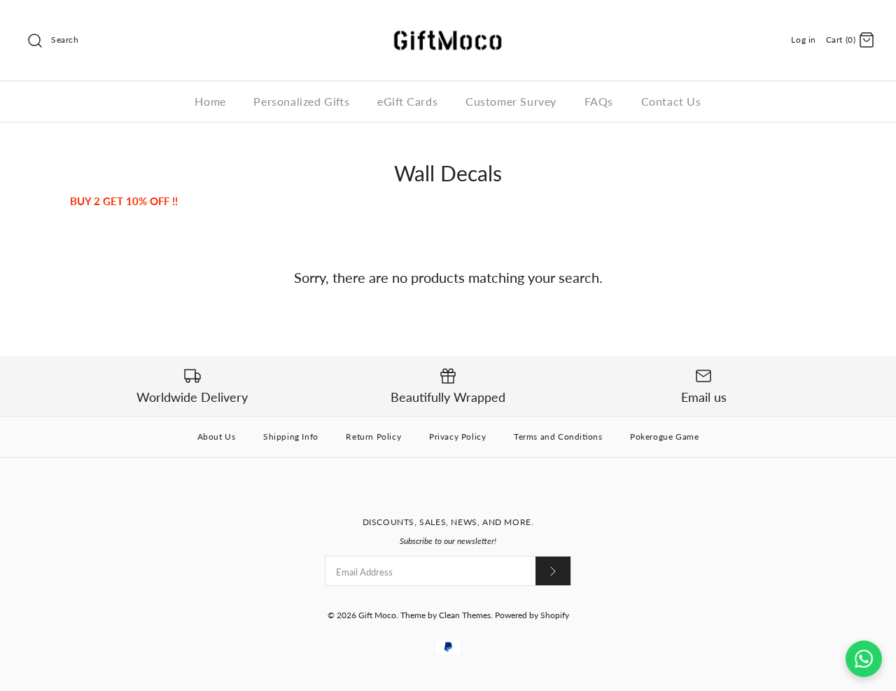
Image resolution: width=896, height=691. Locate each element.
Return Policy (373, 436)
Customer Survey (510, 101)
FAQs (598, 101)
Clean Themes (465, 615)
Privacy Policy (457, 436)
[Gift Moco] (448, 22)
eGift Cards (407, 101)
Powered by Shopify (532, 615)
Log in (803, 39)
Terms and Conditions (558, 436)
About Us (216, 436)
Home (210, 101)
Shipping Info (290, 436)
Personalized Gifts (301, 101)
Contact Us (671, 101)
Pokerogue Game (664, 436)
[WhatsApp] (864, 659)
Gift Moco (377, 615)
